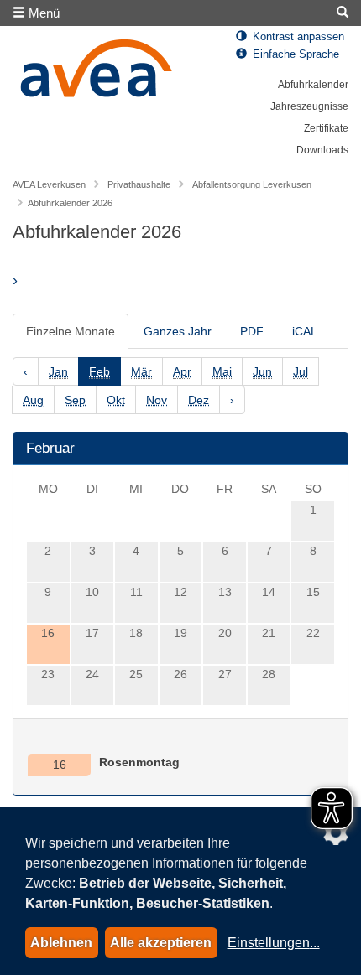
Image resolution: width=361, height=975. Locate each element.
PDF (252, 331)
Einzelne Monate (70, 331)
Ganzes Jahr (178, 331)
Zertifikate (326, 128)
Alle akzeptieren (161, 943)
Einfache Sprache (294, 54)
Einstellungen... (274, 943)
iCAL (304, 331)
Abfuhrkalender (313, 85)
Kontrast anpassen (296, 37)
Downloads (322, 150)
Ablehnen (61, 943)
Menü (42, 13)
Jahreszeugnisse (309, 106)
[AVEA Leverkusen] (96, 73)
